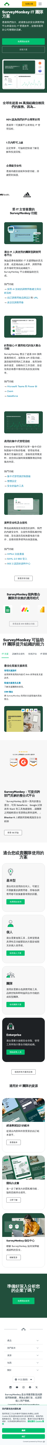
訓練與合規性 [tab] (18, 653)
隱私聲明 (31, 1421)
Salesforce (12, 395)
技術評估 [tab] (32, 653)
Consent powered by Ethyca (32, 1441)
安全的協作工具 (15, 485)
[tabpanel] (23, 699)
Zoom (10, 391)
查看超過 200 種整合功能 (24, 623)
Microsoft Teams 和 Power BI (22, 386)
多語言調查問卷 (15, 302)
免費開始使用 (23, 41)
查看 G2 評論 (13, 832)
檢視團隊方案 (15, 1004)
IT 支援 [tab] (5, 653)
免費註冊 (29, 4)
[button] (23, 1340)
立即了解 (13, 1200)
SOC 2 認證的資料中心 (18, 563)
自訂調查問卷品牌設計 (19, 297)
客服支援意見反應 (12, 683)
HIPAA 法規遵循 (15, 553)
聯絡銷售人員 (15, 1052)
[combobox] (23, 1379)
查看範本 (13, 1142)
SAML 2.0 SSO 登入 (17, 558)
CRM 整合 (8, 691)
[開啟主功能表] (40, 3)
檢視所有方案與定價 (23, 1072)
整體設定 (12, 481)
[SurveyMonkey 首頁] (6, 4)
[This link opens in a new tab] (10, 1387)
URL (36, 297)
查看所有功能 (23, 578)
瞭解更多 (13, 1257)
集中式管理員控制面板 (19, 476)
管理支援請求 (10, 670)
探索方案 (23, 49)
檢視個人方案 (15, 953)
